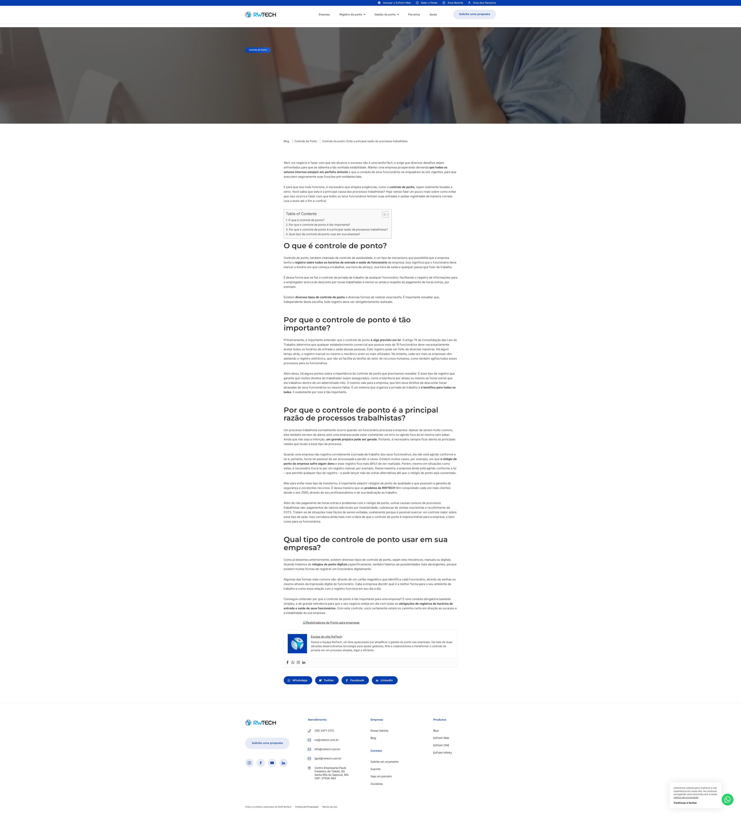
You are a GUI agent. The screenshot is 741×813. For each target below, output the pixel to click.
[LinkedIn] (283, 763)
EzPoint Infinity (442, 752)
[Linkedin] (303, 662)
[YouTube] (272, 763)
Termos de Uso (329, 806)
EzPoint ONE (441, 745)
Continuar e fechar (685, 802)
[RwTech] (260, 14)
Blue (436, 730)
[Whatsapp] (293, 662)
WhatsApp (299, 680)
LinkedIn (387, 680)
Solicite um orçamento (384, 761)
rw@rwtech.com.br (327, 739)
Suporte (375, 769)
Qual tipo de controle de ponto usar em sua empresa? (324, 234)
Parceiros (414, 14)
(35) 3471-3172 (324, 730)
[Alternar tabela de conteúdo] (383, 214)
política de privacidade (686, 797)
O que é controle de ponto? (306, 220)
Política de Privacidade (306, 806)
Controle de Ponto (305, 141)
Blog (286, 141)
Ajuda (433, 14)
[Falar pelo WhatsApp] (727, 799)
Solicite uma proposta (474, 14)
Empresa (324, 14)
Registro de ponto (350, 14)
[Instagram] (298, 662)
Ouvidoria (376, 783)
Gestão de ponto (385, 14)
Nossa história (379, 730)
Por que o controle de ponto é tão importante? (319, 224)
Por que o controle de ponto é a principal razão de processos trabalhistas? (338, 229)
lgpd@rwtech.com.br (328, 758)
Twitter (329, 680)
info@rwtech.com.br (327, 749)
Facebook (357, 680)
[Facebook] (287, 662)
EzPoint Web (441, 738)
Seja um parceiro (381, 776)
